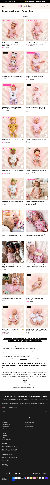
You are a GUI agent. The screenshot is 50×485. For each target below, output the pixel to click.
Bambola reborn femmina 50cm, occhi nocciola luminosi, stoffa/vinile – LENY (11, 234)
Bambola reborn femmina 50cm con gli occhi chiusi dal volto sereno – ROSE (35, 234)
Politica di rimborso (29, 431)
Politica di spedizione (29, 426)
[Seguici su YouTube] (16, 473)
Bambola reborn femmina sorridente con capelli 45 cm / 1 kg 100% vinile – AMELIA (36, 171)
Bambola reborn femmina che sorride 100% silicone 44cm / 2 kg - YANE (11, 140)
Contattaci (4, 435)
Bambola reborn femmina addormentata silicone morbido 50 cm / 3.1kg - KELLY (34, 76)
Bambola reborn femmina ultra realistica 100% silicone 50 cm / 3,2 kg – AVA (12, 202)
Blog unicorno (5, 422)
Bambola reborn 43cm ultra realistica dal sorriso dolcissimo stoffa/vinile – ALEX (12, 297)
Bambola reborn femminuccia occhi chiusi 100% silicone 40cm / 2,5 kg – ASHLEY (36, 43)
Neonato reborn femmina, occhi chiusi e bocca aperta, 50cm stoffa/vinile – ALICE (36, 265)
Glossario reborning (6, 424)
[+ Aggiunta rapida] (22, 38)
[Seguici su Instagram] (9, 473)
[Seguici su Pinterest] (13, 473)
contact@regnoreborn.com (11, 457)
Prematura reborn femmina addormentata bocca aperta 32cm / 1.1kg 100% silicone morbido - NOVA (35, 298)
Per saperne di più (25, 378)
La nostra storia (5, 431)
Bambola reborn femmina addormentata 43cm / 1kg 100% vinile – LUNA (12, 108)
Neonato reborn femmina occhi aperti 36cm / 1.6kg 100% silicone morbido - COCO (10, 331)
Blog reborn (4, 420)
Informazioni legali (29, 429)
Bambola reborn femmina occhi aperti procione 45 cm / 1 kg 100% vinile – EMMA (12, 75)
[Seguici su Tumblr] (19, 473)
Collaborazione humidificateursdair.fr (7, 438)
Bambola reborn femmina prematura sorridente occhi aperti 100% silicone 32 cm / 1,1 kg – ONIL (37, 109)
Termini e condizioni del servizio (32, 420)
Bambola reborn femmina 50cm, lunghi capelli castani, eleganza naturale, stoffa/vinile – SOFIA (35, 203)
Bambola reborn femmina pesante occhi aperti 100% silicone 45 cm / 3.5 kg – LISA (36, 140)
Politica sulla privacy (29, 422)
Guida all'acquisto (6, 429)
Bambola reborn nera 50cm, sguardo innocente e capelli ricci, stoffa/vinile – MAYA (12, 266)
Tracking (4, 433)
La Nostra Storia (5, 460)
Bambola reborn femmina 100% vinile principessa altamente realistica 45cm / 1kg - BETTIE (11, 44)
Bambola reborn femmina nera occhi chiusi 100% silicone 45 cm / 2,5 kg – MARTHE (13, 171)
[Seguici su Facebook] (3, 473)
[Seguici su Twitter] (6, 473)
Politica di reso (28, 424)
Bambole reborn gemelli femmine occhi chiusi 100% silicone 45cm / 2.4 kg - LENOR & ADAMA (36, 331)
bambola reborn (23, 359)
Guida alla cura (5, 426)
